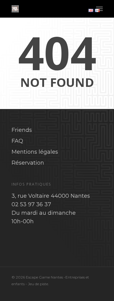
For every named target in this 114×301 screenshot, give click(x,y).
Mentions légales (35, 152)
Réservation (28, 162)
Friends (22, 130)
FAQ (17, 141)
